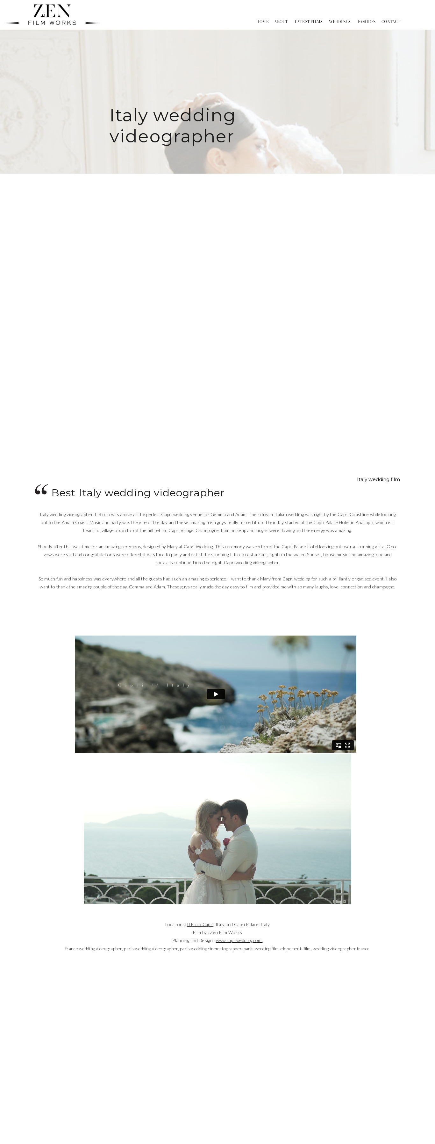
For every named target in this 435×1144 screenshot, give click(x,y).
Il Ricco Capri (200, 924)
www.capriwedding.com (239, 940)
